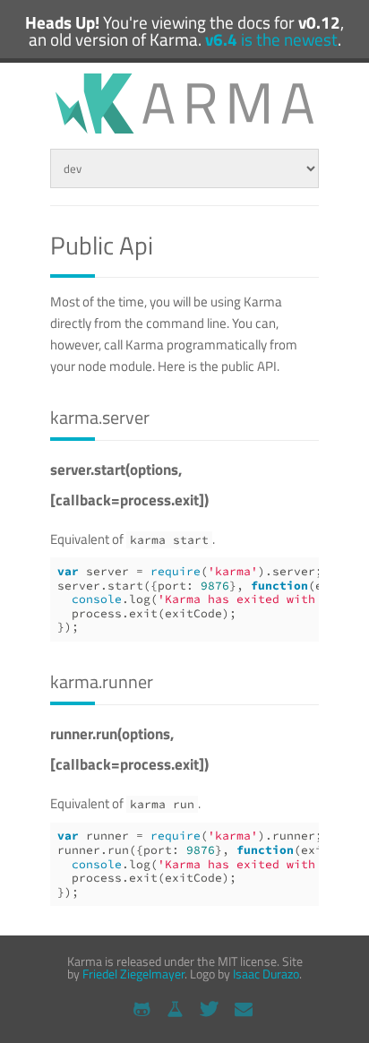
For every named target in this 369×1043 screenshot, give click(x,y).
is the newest (271, 39)
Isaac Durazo (266, 973)
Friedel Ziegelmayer (133, 973)
